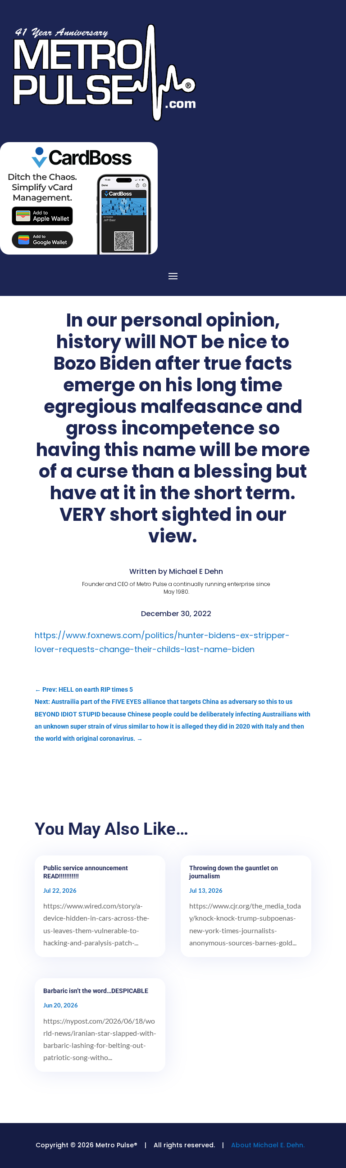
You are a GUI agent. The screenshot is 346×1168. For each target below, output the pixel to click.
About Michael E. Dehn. (268, 1145)
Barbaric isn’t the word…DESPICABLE (95, 990)
